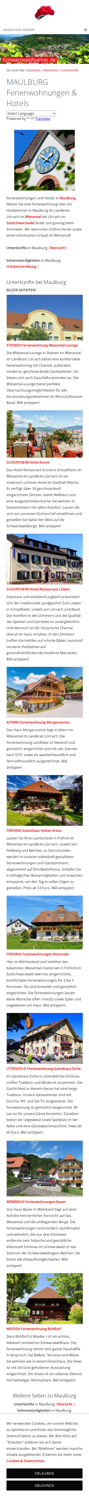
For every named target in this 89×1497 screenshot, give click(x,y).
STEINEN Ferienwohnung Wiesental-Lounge (42, 345)
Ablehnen (44, 1485)
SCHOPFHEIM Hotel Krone (27, 462)
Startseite (33, 70)
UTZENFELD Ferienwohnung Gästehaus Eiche (43, 1068)
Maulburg (68, 198)
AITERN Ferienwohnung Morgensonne (38, 722)
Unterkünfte (69, 70)
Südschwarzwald (20, 223)
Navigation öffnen (18, 30)
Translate (42, 118)
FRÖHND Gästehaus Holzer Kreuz (34, 830)
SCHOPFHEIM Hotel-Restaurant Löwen (38, 589)
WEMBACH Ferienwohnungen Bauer (36, 1201)
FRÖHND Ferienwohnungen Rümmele (37, 954)
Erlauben (44, 1473)
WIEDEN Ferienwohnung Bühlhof (33, 1328)
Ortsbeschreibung (21, 266)
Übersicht (57, 247)
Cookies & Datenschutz (25, 1460)
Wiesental (50, 70)
